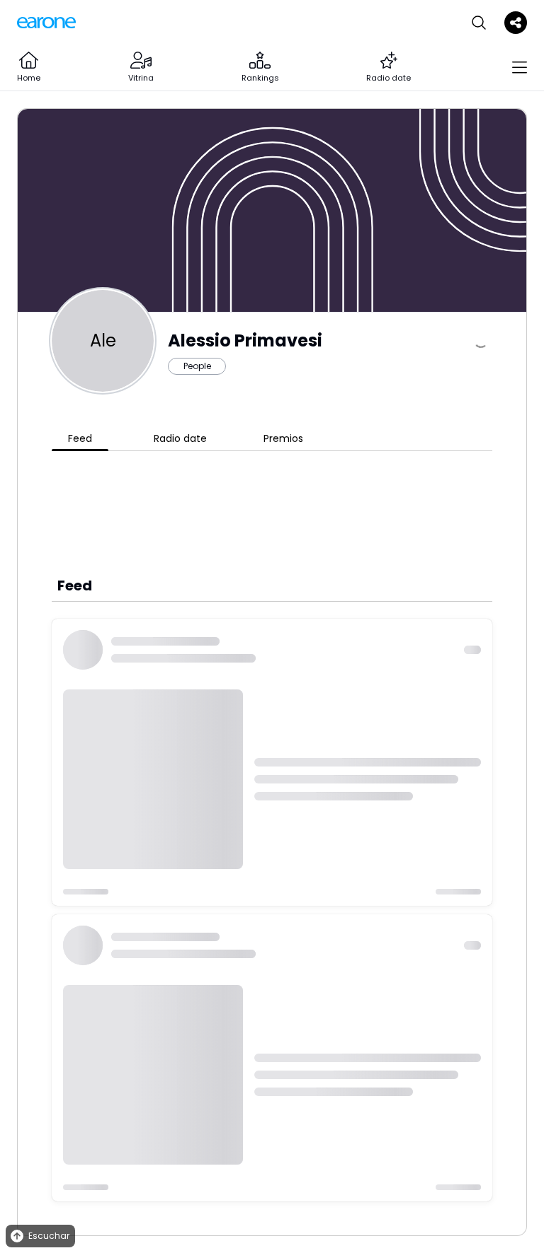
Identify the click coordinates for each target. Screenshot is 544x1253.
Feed (80, 438)
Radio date (180, 438)
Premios (283, 438)
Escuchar (48, 1236)
